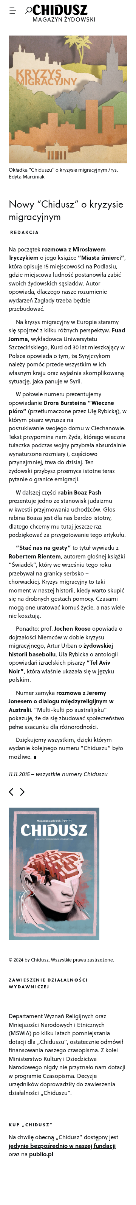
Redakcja (24, 232)
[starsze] (22, 792)
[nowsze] (11, 792)
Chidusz (60, 10)
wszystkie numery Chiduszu (72, 774)
